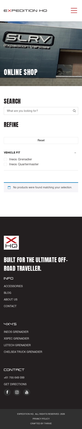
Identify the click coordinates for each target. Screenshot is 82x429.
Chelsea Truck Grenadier (23, 352)
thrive (47, 424)
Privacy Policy (41, 419)
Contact (10, 306)
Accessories (13, 286)
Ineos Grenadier (16, 332)
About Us (10, 299)
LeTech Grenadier (17, 345)
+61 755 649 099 (14, 377)
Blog (7, 293)
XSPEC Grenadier (16, 338)
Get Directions (15, 384)
